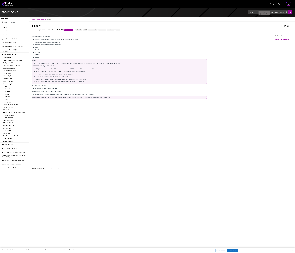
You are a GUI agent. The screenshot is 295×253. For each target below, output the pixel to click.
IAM (6, 86)
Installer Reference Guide (9, 168)
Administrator (93, 30)
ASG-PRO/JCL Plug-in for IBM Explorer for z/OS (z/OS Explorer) (14, 156)
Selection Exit (7, 128)
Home (33, 19)
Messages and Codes (8, 144)
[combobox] (271, 12)
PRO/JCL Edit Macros (9, 107)
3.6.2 (85, 30)
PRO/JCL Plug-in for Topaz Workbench (13, 160)
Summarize (69, 30)
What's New (5, 27)
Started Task (6, 133)
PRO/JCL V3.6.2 (40, 19)
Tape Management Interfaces (11, 136)
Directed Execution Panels (10, 71)
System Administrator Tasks (10, 39)
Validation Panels (8, 141)
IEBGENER (8, 89)
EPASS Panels (7, 73)
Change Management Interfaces (12, 60)
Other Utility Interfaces (10, 84)
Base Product (7, 58)
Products (251, 12)
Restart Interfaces (8, 118)
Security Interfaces (8, 125)
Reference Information (9, 54)
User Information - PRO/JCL (9, 43)
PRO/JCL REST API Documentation (11, 164)
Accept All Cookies (232, 250)
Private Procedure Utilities (10, 104)
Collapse (13, 22)
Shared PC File (7, 131)
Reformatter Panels (8, 115)
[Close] (292, 250)
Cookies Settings (220, 250)
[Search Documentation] (290, 12)
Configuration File (8, 63)
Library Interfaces (8, 81)
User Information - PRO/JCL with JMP (12, 46)
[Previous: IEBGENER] (278, 25)
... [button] (45, 19)
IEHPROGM (8, 97)
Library (272, 4)
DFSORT (7, 99)
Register (280, 4)
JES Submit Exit (7, 78)
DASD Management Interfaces (12, 65)
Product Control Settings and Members (14, 112)
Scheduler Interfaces (9, 123)
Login (288, 4)
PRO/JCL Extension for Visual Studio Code (13, 152)
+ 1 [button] (117, 30)
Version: (33, 30)
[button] (269, 13)
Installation (5, 35)
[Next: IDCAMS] (281, 25)
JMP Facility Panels (8, 76)
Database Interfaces (9, 68)
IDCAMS (7, 94)
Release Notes (6, 31)
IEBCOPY (7, 91)
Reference (111, 30)
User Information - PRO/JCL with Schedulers (11, 50)
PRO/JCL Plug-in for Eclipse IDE (11, 148)
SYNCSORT (8, 102)
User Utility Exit (7, 138)
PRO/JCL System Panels (10, 110)
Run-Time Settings (8, 120)
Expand (5, 22)
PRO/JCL (79, 30)
